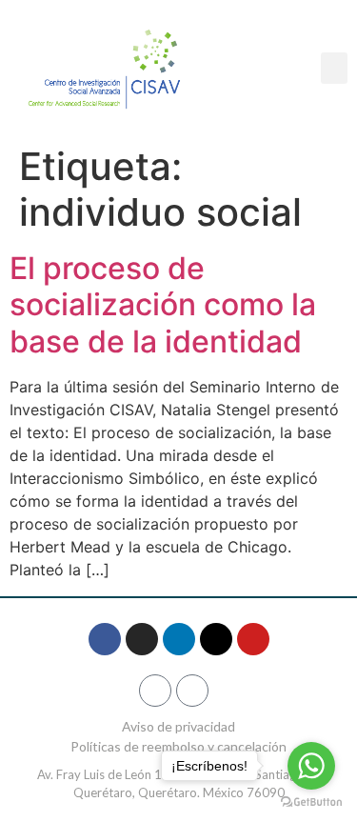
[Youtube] (253, 639)
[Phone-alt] (155, 690)
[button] (334, 68)
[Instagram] (142, 639)
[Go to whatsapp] (311, 766)
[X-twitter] (216, 639)
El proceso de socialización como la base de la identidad (163, 305)
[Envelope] (192, 690)
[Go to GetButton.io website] (311, 802)
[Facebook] (105, 639)
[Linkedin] (179, 639)
